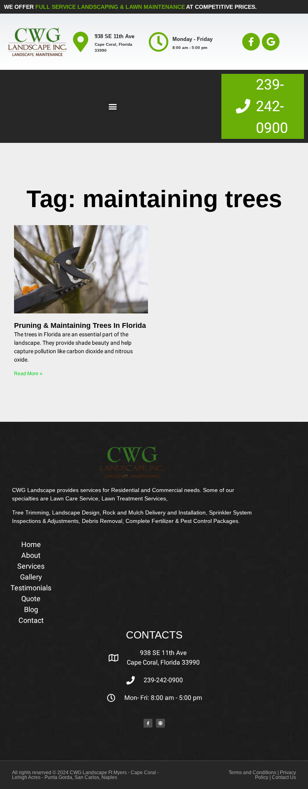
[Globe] (160, 723)
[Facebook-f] (251, 42)
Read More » (28, 373)
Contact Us (284, 777)
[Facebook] (148, 723)
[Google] (271, 42)
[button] (112, 106)
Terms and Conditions (252, 772)
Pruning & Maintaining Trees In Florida (80, 325)
